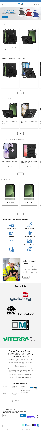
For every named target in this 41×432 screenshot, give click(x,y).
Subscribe (23, 415)
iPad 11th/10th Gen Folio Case (15, 401)
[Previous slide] (11, 21)
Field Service (11, 253)
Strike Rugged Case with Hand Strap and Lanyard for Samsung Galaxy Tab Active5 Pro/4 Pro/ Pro (10, 81)
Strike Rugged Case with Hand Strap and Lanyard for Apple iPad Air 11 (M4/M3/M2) (29, 81)
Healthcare (11, 236)
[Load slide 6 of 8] (21, 21)
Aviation (11, 244)
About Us (4, 393)
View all (20, 93)
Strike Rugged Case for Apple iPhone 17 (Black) (9, 161)
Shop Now (26, 277)
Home (3, 388)
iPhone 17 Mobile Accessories (15, 390)
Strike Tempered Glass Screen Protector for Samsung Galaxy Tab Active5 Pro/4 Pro (9, 202)
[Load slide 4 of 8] (18, 21)
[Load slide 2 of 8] (15, 21)
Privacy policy (17, 429)
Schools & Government (11, 228)
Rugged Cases (7, 429)
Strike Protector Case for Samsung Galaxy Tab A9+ (29, 121)
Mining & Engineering (29, 228)
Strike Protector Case (25, 47)
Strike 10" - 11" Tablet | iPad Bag (16, 404)
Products (4, 391)
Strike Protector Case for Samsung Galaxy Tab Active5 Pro (9, 122)
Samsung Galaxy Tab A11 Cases (15, 397)
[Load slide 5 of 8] (20, 21)
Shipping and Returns (6, 397)
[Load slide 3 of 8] (17, 21)
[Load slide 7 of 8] (23, 21)
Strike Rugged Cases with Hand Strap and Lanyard (10, 48)
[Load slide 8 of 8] (24, 21)
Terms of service (22, 429)
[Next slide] (27, 21)
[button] (2, 4)
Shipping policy (28, 429)
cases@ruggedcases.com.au (26, 390)
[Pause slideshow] (29, 21)
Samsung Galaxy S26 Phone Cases (15, 394)
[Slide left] (18, 53)
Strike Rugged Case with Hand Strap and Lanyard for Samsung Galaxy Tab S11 (29, 162)
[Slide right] (23, 53)
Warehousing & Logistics (29, 244)
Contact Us (4, 395)
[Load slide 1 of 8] (14, 21)
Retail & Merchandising (30, 236)
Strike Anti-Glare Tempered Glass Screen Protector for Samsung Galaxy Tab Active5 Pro (29, 202)
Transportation (29, 253)
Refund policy (12, 429)
